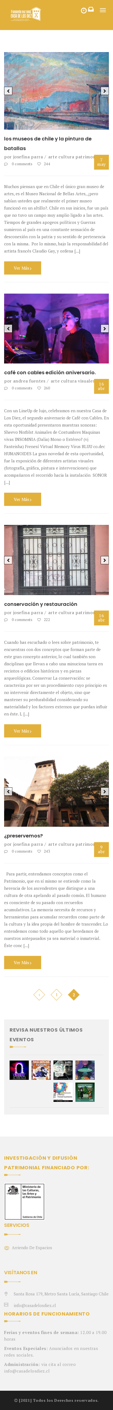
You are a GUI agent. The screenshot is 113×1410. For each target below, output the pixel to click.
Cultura (66, 157)
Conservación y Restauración (40, 604)
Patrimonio (87, 157)
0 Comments (22, 163)
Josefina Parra (28, 157)
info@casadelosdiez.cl (35, 1305)
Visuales (86, 381)
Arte (52, 157)
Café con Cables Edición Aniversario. (50, 372)
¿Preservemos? (23, 835)
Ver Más (22, 268)
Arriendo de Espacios (32, 1247)
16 (101, 386)
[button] (8, 91)
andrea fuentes (29, 381)
